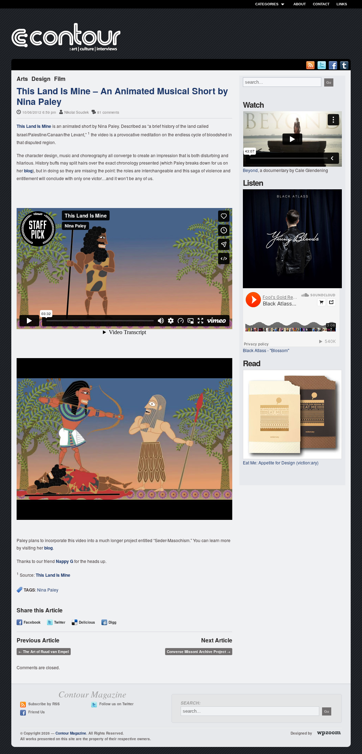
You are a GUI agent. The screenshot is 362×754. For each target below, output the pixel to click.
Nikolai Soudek (76, 112)
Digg (112, 622)
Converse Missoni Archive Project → (198, 651)
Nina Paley (47, 590)
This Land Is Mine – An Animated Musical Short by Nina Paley (122, 96)
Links (342, 4)
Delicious (87, 622)
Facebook (32, 622)
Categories (267, 4)
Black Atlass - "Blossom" (266, 350)
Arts (22, 79)
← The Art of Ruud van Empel (43, 651)
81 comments (108, 112)
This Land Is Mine (34, 126)
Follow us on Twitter (116, 703)
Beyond (250, 170)
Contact (321, 4)
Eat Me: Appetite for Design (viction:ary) (281, 462)
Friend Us (36, 712)
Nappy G (64, 561)
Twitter (59, 622)
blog (28, 170)
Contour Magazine (71, 733)
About (299, 4)
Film (59, 79)
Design (41, 79)
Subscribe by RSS (44, 703)
